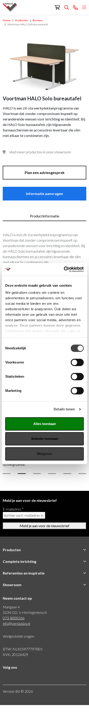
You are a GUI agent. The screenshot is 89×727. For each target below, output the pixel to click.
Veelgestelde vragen (18, 636)
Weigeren (44, 454)
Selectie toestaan (44, 439)
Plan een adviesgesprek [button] (45, 172)
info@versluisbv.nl (16, 623)
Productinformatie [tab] (44, 216)
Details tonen (64, 409)
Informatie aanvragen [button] (44, 193)
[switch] (77, 362)
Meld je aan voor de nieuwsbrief (44, 526)
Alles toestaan (44, 424)
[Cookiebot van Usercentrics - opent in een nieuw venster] (64, 269)
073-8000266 (13, 618)
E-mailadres (13, 509)
